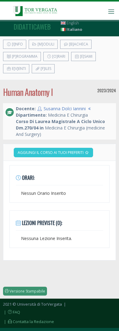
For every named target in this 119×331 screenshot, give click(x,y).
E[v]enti (18, 68)
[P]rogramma (24, 56)
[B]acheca (78, 44)
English (72, 23)
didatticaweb (32, 26)
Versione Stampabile (27, 291)
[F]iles (45, 68)
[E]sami (85, 56)
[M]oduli (45, 44)
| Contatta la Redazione (28, 321)
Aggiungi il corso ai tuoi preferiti (51, 152)
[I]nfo (17, 44)
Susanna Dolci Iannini (65, 108)
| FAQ (11, 312)
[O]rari (58, 56)
